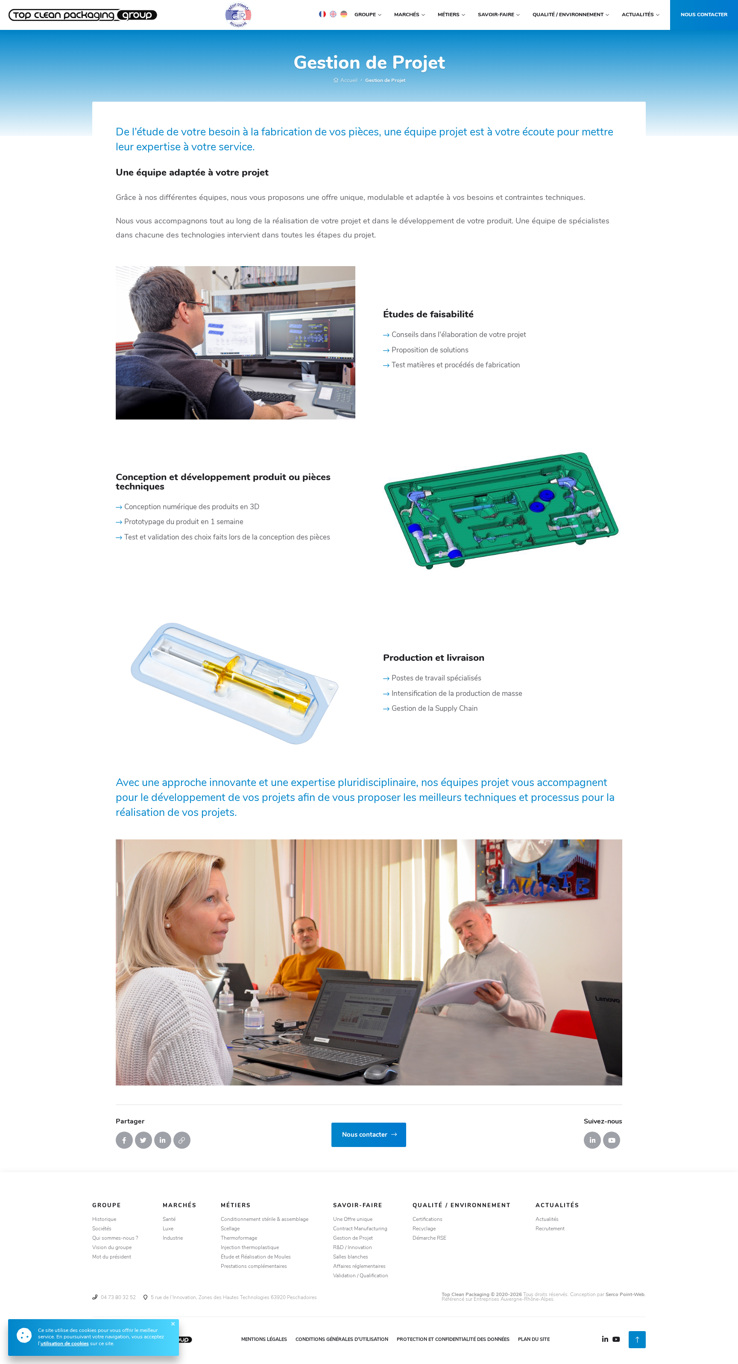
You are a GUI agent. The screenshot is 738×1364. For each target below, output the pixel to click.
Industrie (173, 1238)
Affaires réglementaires (359, 1266)
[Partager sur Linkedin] (162, 1140)
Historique (104, 1219)
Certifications (427, 1219)
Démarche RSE (429, 1238)
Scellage (230, 1229)
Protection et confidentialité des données (453, 1340)
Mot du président (111, 1257)
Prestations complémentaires (254, 1266)
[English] (333, 14)
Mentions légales (264, 1340)
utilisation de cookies (65, 1343)
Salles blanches (350, 1257)
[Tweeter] (143, 1140)
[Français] (322, 14)
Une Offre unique (352, 1219)
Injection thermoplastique (250, 1247)
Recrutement (550, 1229)
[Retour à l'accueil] (83, 15)
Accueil (348, 80)
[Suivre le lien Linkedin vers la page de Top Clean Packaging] (592, 1140)
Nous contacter (704, 15)
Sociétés (101, 1229)
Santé (169, 1219)
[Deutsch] (344, 14)
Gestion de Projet (385, 80)
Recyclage (424, 1229)
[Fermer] (173, 1324)
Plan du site (534, 1340)
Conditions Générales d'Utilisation (342, 1340)
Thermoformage (239, 1238)
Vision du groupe (112, 1247)
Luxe (168, 1229)
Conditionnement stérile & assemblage (264, 1219)
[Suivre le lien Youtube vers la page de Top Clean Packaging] (611, 1140)
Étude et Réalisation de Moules (256, 1257)
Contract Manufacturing (360, 1229)
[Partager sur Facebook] (124, 1140)
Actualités (547, 1219)
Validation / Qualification (360, 1276)
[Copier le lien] (181, 1140)
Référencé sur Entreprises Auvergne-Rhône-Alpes (498, 1299)
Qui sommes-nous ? (115, 1238)
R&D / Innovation (352, 1247)
